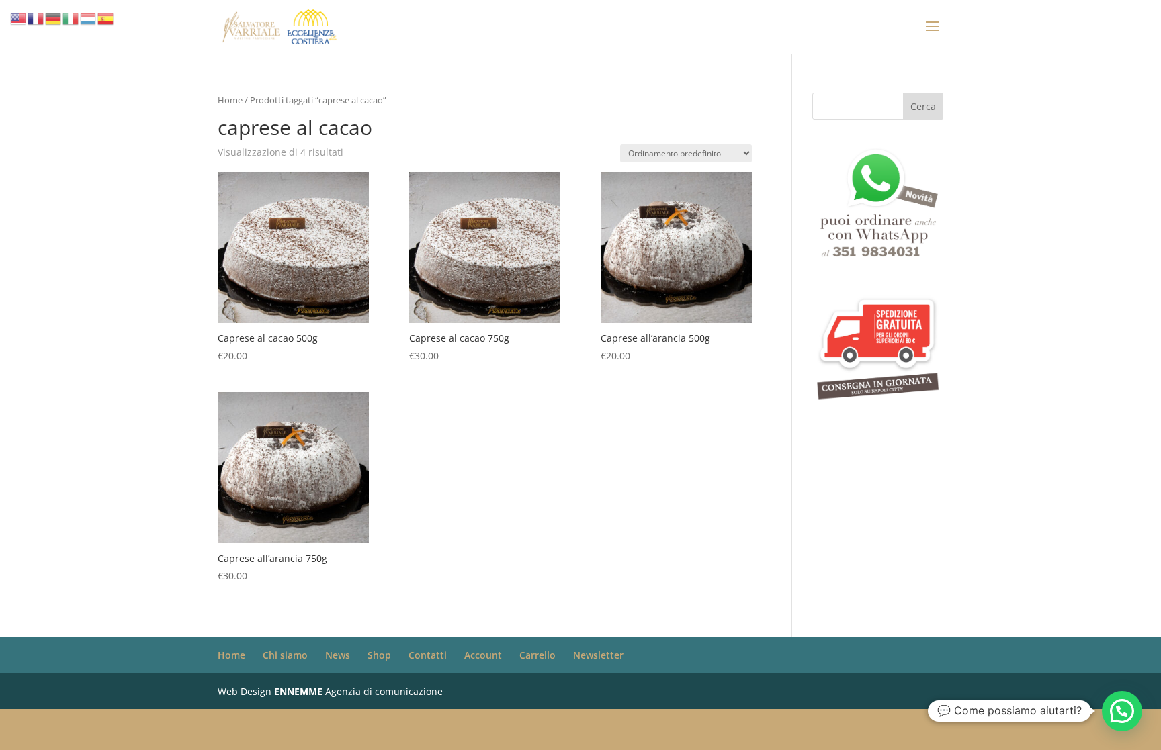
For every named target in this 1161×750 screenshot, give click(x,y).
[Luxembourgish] (88, 17)
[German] (53, 17)
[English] (19, 17)
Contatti (427, 655)
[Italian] (71, 17)
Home (230, 100)
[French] (36, 17)
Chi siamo (285, 655)
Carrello (537, 655)
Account (483, 655)
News (337, 655)
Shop (379, 655)
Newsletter (598, 655)
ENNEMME (298, 691)
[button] (1122, 711)
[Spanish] (106, 17)
